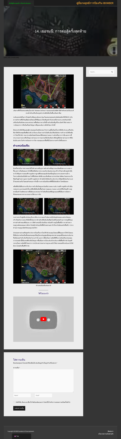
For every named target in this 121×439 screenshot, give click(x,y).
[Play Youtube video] (43, 319)
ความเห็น (16, 368)
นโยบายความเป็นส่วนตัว (105, 434)
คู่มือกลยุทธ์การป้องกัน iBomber (94, 3)
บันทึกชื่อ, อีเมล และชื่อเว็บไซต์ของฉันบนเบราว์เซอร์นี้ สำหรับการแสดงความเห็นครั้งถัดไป (43, 402)
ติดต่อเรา (110, 431)
